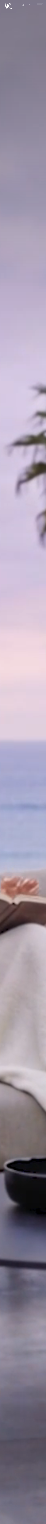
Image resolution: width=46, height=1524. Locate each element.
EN (30, 4)
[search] (22, 4)
